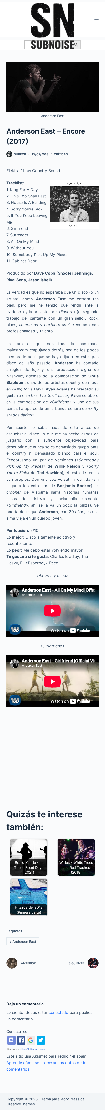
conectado (58, 1012)
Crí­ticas (61, 154)
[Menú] (96, 19)
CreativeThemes (20, 1104)
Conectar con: (18, 1031)
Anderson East (22, 941)
